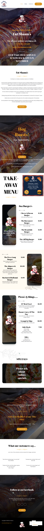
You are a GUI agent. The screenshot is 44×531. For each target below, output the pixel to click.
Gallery (25, 4)
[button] (38, 4)
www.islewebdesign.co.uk (6, 523)
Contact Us (31, 4)
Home (22, 4)
